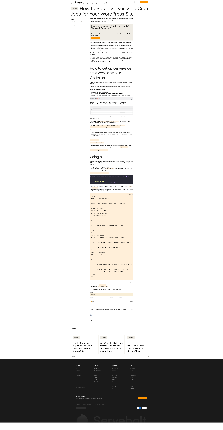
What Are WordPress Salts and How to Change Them (136, 348)
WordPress (85, 3)
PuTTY (119, 134)
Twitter (91, 320)
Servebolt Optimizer (96, 82)
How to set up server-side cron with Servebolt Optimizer (77, 22)
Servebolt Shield (79, 385)
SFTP (108, 167)
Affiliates (132, 384)
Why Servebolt (115, 368)
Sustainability (133, 375)
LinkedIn (114, 384)
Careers (132, 388)
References (114, 377)
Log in (137, 2)
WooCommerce (97, 370)
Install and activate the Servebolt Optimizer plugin (103, 132)
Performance (115, 372)
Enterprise (78, 370)
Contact (132, 377)
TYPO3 (95, 384)
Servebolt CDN (79, 382)
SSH (105, 134)
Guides (113, 381)
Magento (96, 372)
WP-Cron (105, 42)
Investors (132, 379)
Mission (132, 372)
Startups (78, 372)
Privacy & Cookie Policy (96, 404)
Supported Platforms (79, 3)
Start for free (143, 2)
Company (132, 368)
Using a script (75, 25)
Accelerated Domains (80, 387)
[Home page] (79, 2)
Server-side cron (94, 57)
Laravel (95, 377)
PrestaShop (96, 381)
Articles (113, 379)
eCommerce (78, 375)
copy (130, 194)
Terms (103, 404)
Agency (77, 368)
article (105, 21)
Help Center (73, 3)
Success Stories (115, 375)
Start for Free (141, 397)
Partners (132, 381)
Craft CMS (96, 379)
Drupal (95, 375)
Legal (131, 386)
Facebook (91, 319)
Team (131, 370)
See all (73, 356)
